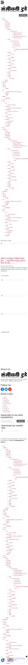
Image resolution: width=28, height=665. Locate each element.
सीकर (9, 39)
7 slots (10, 114)
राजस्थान (7, 28)
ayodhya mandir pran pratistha (13, 91)
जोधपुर (9, 75)
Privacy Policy (7, 403)
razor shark (14, 70)
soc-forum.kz (17, 46)
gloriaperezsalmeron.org (20, 36)
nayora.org (16, 42)
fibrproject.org (17, 34)
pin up (12, 54)
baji (9, 124)
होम (3, 18)
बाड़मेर (9, 59)
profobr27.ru (17, 44)
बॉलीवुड (6, 88)
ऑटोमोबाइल (7, 98)
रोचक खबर (7, 106)
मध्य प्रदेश (7, 24)
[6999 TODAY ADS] (14, 280)
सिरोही (9, 29)
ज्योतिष (6, 95)
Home (4, 397)
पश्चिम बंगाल (7, 26)
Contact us (6, 400)
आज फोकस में (8, 122)
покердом (13, 67)
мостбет (10, 118)
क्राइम (6, 116)
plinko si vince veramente (14, 108)
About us (5, 398)
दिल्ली (6, 80)
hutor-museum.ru (18, 37)
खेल (3, 83)
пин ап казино (12, 104)
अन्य (3, 101)
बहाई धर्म (7, 93)
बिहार (6, 21)
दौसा (9, 55)
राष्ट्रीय (4, 19)
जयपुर (9, 77)
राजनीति (7, 119)
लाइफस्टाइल (7, 109)
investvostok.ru (15, 41)
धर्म (3, 90)
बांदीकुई (12, 57)
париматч (10, 121)
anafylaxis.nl (14, 31)
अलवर (9, 72)
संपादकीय (7, 126)
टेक (6, 103)
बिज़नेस (4, 96)
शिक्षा (6, 113)
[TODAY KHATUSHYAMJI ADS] (14, 296)
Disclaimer (6, 402)
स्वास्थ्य (4, 85)
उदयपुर (9, 52)
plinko (12, 64)
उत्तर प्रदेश (7, 23)
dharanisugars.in (18, 33)
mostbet (13, 60)
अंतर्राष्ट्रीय (5, 82)
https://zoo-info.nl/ (13, 111)
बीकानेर (9, 65)
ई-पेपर (4, 100)
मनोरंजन (4, 86)
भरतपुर (9, 62)
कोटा (9, 73)
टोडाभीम (12, 78)
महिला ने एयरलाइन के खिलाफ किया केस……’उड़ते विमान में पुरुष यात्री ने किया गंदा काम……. (13, 260)
